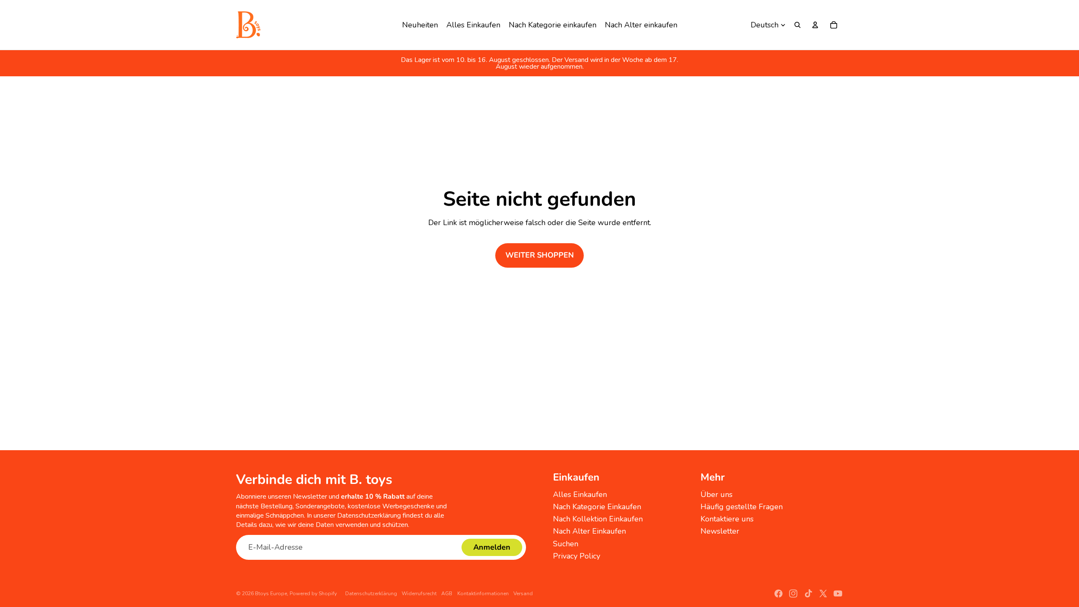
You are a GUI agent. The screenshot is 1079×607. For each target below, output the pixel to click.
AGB (446, 593)
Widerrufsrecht (419, 593)
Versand (523, 593)
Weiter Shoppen (539, 255)
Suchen (565, 544)
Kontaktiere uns (727, 519)
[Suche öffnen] (797, 25)
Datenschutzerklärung (371, 593)
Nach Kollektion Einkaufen (598, 519)
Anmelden (491, 547)
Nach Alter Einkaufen (589, 531)
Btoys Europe (271, 593)
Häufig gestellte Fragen (742, 507)
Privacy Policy (576, 556)
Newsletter (720, 531)
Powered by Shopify (313, 593)
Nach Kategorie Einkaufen (597, 507)
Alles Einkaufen (580, 494)
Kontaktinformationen (483, 593)
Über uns (717, 494)
